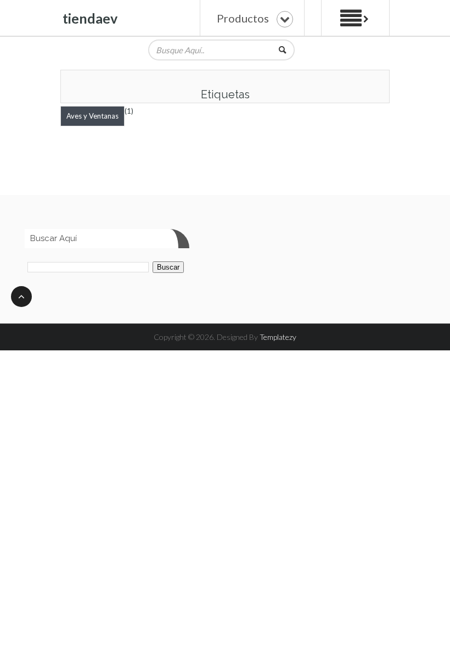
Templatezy (278, 337)
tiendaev (90, 18)
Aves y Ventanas (92, 115)
